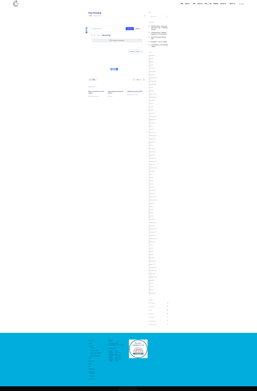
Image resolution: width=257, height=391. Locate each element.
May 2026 (151, 62)
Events (91, 96)
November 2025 (152, 81)
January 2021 (152, 193)
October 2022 (152, 139)
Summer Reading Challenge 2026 (158, 37)
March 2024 (151, 113)
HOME (182, 3)
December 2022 (152, 135)
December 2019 (152, 229)
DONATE (92, 376)
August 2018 (152, 280)
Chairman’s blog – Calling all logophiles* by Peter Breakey (159, 33)
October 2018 (152, 274)
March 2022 (151, 148)
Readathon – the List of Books (159, 42)
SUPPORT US (223, 3)
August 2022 (152, 142)
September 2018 (152, 277)
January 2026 (152, 74)
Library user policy (94, 350)
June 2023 (151, 129)
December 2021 (152, 158)
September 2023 (152, 119)
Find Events (130, 28)
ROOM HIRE (215, 3)
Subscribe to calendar (135, 51)
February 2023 (152, 132)
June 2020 (151, 209)
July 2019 (151, 245)
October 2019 (152, 235)
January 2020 (152, 225)
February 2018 (152, 293)
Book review (151, 303)
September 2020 (152, 200)
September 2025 (152, 84)
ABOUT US (187, 3)
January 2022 (152, 155)
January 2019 (152, 264)
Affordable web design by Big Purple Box (128, 390)
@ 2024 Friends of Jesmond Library (128, 387)
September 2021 (152, 168)
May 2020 (151, 213)
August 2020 (152, 203)
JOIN (210, 3)
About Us (92, 348)
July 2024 (151, 103)
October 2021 (152, 164)
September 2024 (152, 97)
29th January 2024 (97, 15)
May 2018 (151, 290)
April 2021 (151, 184)
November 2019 (152, 232)
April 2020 (151, 216)
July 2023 (151, 126)
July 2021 (151, 174)
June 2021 (151, 177)
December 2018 (152, 267)
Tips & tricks (151, 317)
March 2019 (151, 258)
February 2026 (152, 71)
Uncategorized (152, 321)
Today (98, 35)
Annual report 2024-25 (95, 353)
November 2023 (152, 116)
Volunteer (92, 373)
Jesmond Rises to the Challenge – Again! (159, 45)
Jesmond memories (95, 356)
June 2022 (151, 145)
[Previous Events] (92, 35)
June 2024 (151, 107)
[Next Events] (94, 35)
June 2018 (151, 286)
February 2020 (152, 222)
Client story (132, 94)
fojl (91, 15)
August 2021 (152, 171)
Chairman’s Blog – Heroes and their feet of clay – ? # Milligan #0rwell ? (159, 27)
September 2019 (152, 238)
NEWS (194, 3)
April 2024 (151, 110)
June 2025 (151, 87)
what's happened (152, 324)
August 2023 (152, 123)
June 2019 (151, 248)
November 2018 (152, 270)
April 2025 (151, 90)
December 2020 (152, 197)
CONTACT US (232, 3)
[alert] (117, 40)
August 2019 (152, 241)
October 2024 (152, 94)
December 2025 (152, 78)
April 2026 (151, 65)
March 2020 (151, 219)
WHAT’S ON (200, 3)
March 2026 (151, 68)
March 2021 (151, 187)
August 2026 (152, 55)
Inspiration (96, 96)
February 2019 (152, 261)
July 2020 (151, 206)
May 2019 (151, 251)
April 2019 (151, 254)
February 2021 (152, 190)
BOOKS (205, 3)
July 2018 (151, 283)
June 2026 (151, 58)
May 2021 (151, 180)
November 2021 (152, 161)
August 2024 (152, 100)
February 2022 (152, 152)
